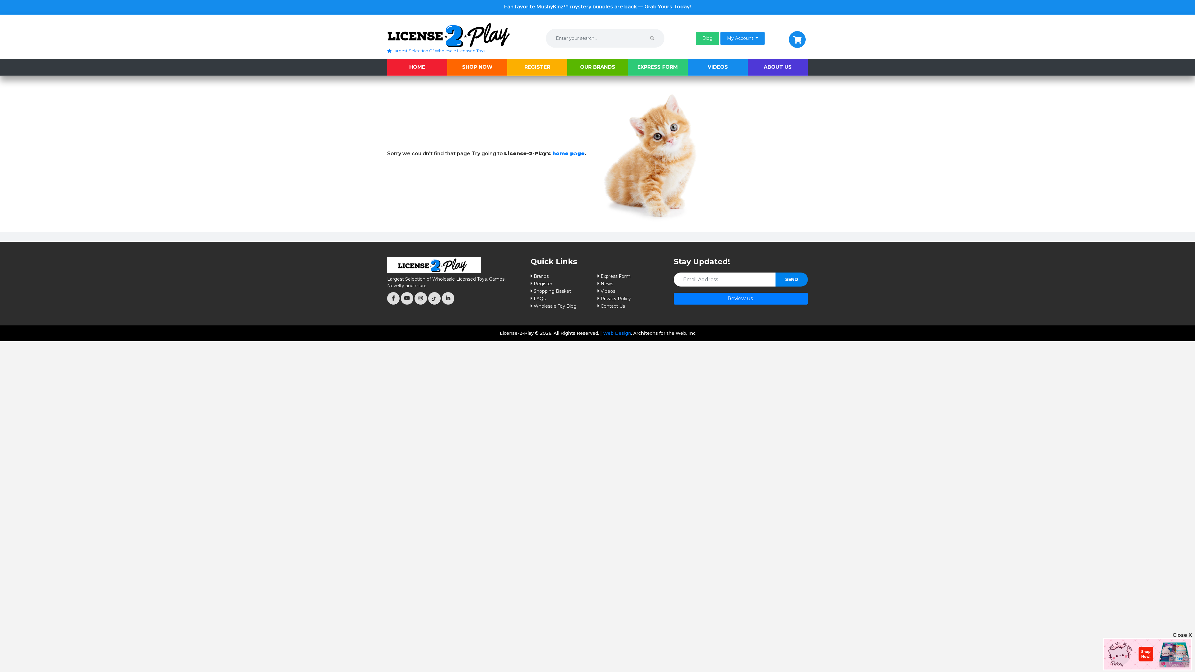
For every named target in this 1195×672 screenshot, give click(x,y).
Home (417, 67)
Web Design (617, 333)
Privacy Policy (616, 298)
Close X (1182, 635)
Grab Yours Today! (667, 7)
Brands (541, 276)
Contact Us (613, 306)
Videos (718, 67)
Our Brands (597, 67)
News (607, 284)
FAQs (540, 298)
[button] (707, 38)
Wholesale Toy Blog (555, 306)
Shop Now (477, 67)
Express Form (657, 67)
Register (537, 67)
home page (568, 153)
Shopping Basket (552, 291)
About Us (778, 67)
